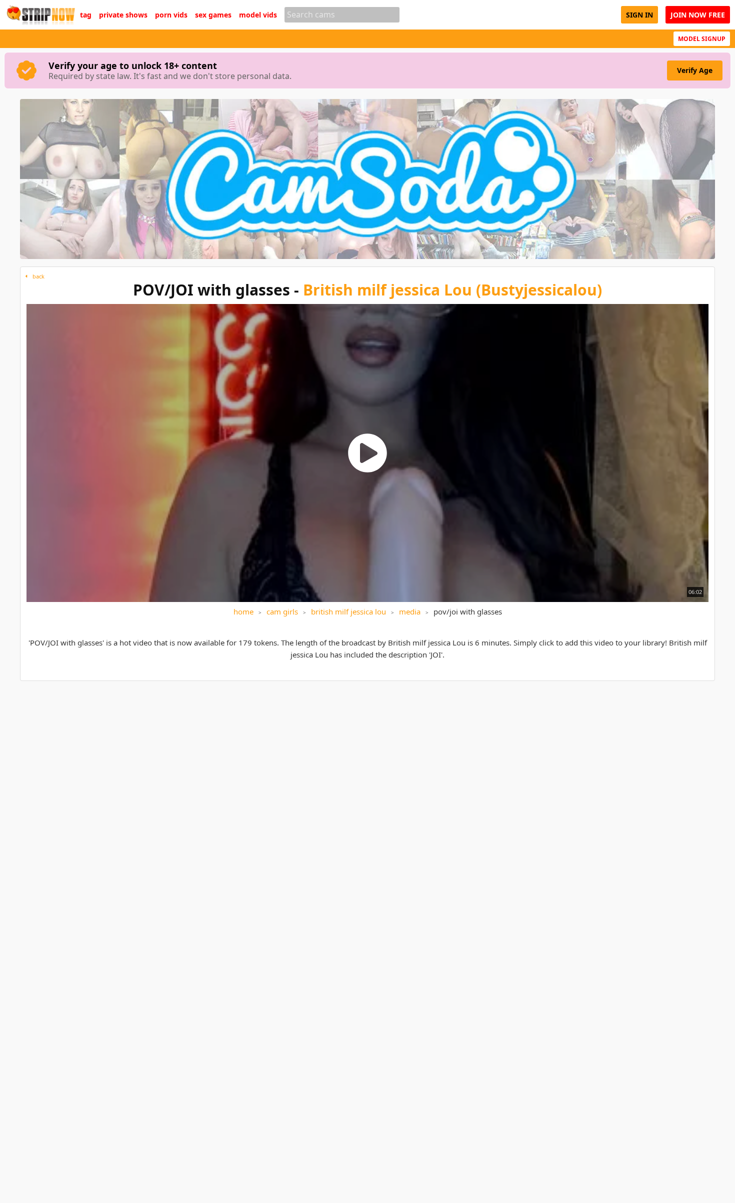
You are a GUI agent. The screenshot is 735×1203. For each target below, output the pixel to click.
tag (86, 15)
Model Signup (702, 38)
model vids (258, 15)
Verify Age (694, 70)
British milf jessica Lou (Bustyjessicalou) (452, 290)
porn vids (171, 15)
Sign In (639, 15)
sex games (213, 15)
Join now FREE (697, 15)
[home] (40, 14)
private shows (123, 15)
